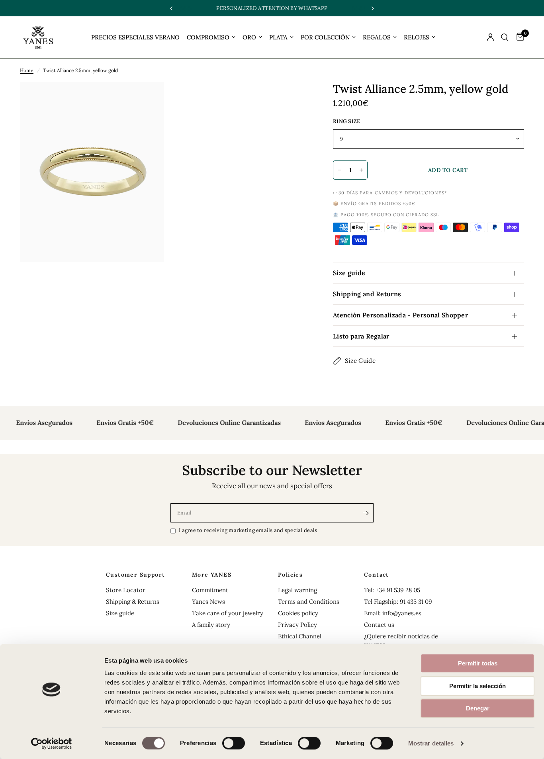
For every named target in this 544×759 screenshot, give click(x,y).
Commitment (210, 590)
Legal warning (297, 590)
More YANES (211, 574)
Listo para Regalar (361, 336)
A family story (211, 624)
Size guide (349, 273)
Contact (376, 574)
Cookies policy (298, 613)
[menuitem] (135, 37)
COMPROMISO (208, 37)
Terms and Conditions (308, 601)
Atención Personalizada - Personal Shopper (400, 315)
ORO (249, 37)
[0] (518, 37)
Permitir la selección (477, 686)
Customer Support (135, 574)
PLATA (278, 37)
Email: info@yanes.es (392, 613)
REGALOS (377, 37)
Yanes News (208, 601)
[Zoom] (147, 98)
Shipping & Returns (132, 601)
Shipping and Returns (367, 294)
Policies (290, 574)
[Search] (505, 37)
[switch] (233, 743)
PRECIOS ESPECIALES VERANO (135, 37)
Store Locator (125, 590)
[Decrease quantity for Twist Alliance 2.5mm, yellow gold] (339, 170)
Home (26, 70)
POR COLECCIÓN (325, 37)
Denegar (477, 708)
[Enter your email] (366, 512)
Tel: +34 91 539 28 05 (392, 590)
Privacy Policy (297, 624)
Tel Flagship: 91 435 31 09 (398, 601)
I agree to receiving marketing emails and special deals (248, 530)
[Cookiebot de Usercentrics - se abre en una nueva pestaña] (51, 743)
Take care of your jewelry (227, 613)
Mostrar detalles (431, 743)
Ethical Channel (299, 636)
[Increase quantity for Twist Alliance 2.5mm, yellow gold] (361, 170)
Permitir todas (477, 663)
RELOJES (416, 37)
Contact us (379, 624)
